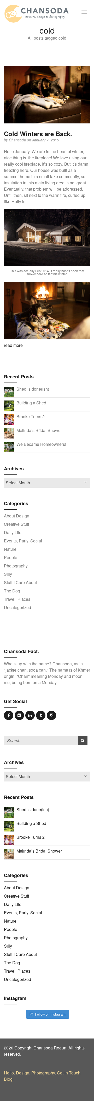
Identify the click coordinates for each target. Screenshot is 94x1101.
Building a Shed (31, 403)
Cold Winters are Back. (38, 133)
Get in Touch (68, 1073)
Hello (9, 1073)
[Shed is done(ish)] (9, 392)
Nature (10, 549)
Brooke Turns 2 (30, 417)
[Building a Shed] (9, 405)
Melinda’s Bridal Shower (39, 430)
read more (13, 345)
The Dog (12, 591)
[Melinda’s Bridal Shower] (9, 433)
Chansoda (18, 139)
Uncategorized (17, 607)
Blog (8, 1079)
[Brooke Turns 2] (9, 419)
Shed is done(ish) (32, 389)
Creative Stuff (16, 524)
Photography (16, 566)
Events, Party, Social (23, 541)
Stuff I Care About (20, 582)
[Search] (82, 740)
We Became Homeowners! (41, 444)
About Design (16, 516)
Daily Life (12, 532)
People (10, 557)
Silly (8, 574)
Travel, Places (17, 599)
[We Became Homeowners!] (9, 447)
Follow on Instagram (50, 1014)
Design (22, 1073)
